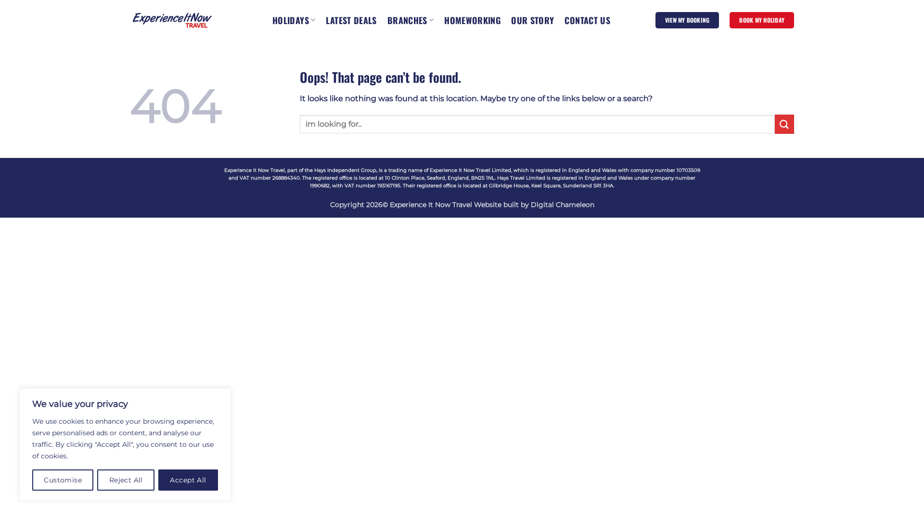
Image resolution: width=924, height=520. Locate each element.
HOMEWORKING (472, 20)
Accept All (188, 480)
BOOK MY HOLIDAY (761, 20)
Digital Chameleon (562, 204)
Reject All (126, 480)
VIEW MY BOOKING (687, 20)
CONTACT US (587, 20)
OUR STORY (532, 20)
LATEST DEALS (351, 20)
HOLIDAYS (290, 20)
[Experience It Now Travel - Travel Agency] (172, 20)
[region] (125, 444)
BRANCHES (407, 20)
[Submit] (784, 124)
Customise (63, 480)
